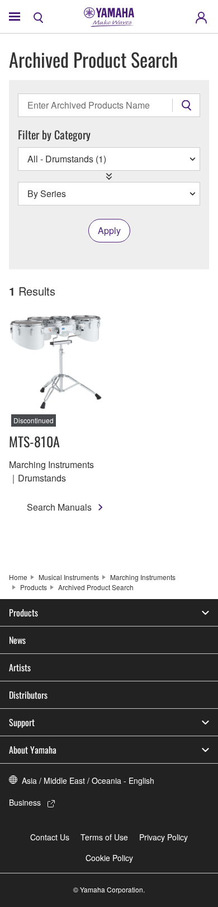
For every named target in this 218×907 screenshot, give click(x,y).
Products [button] (23, 612)
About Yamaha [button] (32, 749)
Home (18, 577)
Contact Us (49, 837)
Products (33, 587)
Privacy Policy (163, 837)
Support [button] (22, 722)
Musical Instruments (69, 577)
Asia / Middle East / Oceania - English (88, 780)
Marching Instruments (143, 577)
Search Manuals (59, 507)
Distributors (28, 695)
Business (25, 802)
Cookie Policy (109, 857)
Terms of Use (104, 837)
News (17, 640)
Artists (20, 667)
